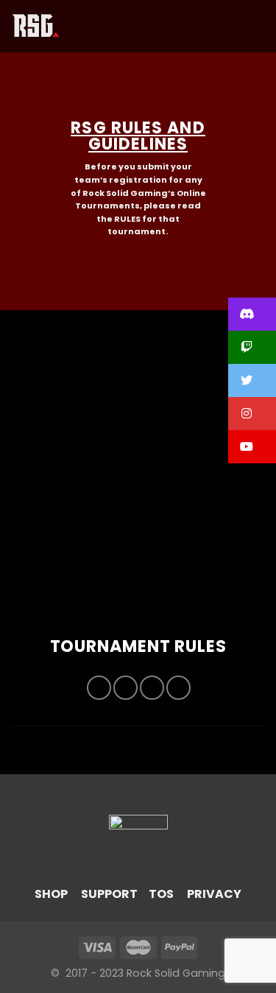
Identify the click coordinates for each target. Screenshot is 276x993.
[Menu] (80, 26)
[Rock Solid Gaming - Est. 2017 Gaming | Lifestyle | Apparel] (35, 26)
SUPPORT (109, 893)
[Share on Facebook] (99, 688)
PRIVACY (214, 893)
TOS (161, 893)
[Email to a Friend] (152, 688)
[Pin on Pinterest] (178, 688)
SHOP (51, 893)
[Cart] (257, 26)
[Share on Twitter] (125, 688)
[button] (252, 314)
